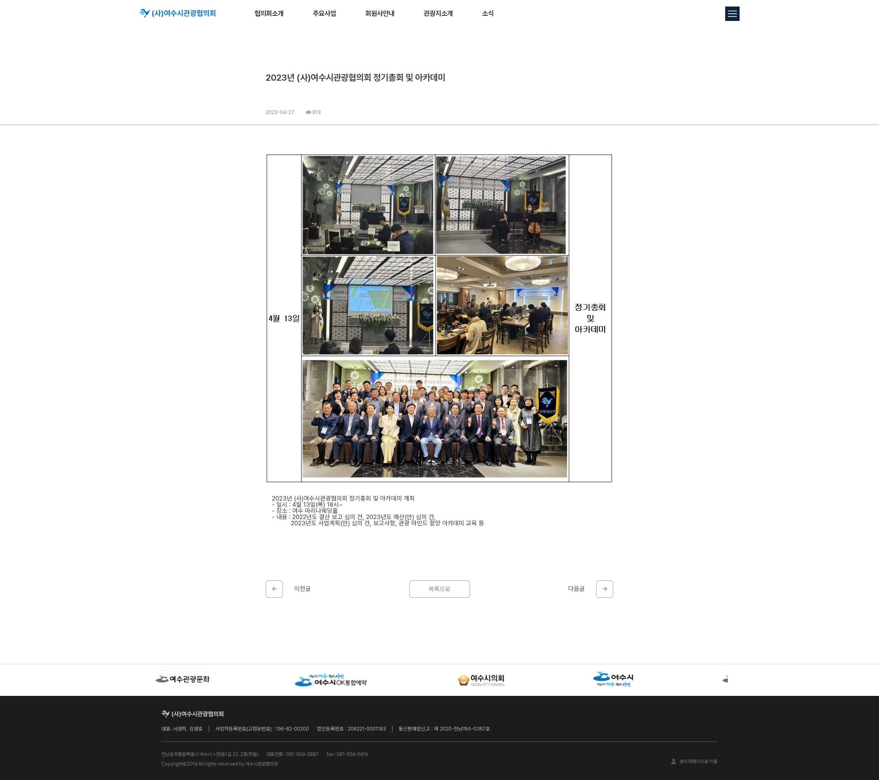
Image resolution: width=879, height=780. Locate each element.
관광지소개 (438, 13)
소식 (488, 13)
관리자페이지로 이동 (699, 761)
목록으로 (439, 589)
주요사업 (324, 13)
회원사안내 (380, 13)
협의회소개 (269, 13)
